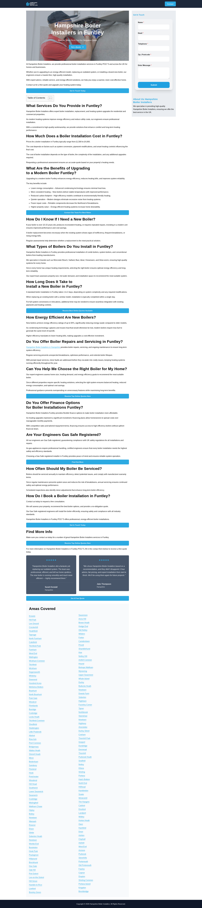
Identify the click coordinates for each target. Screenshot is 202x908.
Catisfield (33, 642)
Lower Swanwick (36, 792)
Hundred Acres (35, 683)
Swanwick (33, 795)
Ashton (81, 835)
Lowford (32, 889)
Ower (81, 824)
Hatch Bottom (84, 779)
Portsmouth (83, 862)
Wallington (33, 657)
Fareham (32, 650)
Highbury (82, 723)
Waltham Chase (35, 806)
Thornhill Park (84, 738)
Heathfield (33, 631)
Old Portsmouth (85, 865)
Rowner (32, 825)
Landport (82, 813)
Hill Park (32, 620)
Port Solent (33, 874)
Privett (81, 645)
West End (33, 653)
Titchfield (32, 665)
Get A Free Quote (77, 598)
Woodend (33, 780)
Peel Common (35, 743)
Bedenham (33, 762)
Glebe (31, 833)
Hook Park (33, 851)
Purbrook (82, 854)
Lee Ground (34, 624)
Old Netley (83, 630)
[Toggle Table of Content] (49, 98)
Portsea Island (84, 884)
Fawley (82, 869)
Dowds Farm (84, 694)
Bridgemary (34, 747)
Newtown (33, 818)
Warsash (32, 821)
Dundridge (83, 746)
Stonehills (83, 858)
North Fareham (35, 638)
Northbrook (83, 712)
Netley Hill (83, 656)
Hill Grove (33, 881)
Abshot (32, 736)
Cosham (82, 735)
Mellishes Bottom (36, 687)
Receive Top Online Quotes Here (78, 396)
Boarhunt (33, 691)
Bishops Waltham (86, 667)
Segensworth (34, 672)
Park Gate (33, 698)
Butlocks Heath (85, 686)
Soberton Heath (35, 836)
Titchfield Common (37, 721)
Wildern (82, 634)
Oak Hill (32, 870)
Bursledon (33, 848)
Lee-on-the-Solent (36, 877)
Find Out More (77, 462)
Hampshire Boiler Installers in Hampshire (43, 347)
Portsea (82, 776)
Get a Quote (76, 47)
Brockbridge (84, 891)
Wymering (83, 671)
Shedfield (33, 724)
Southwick (33, 788)
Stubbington (34, 728)
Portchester (33, 777)
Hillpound (33, 859)
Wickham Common (37, 661)
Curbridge (33, 713)
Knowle (32, 616)
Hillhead (82, 787)
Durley (81, 682)
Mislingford (33, 803)
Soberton (82, 697)
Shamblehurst (84, 649)
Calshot (82, 806)
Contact (170, 4)
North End (83, 783)
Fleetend (32, 769)
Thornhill (82, 753)
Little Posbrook (35, 732)
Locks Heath (34, 717)
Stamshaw (83, 716)
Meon (31, 758)
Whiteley (32, 676)
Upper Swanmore (86, 675)
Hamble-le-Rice (35, 885)
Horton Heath (84, 820)
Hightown (83, 701)
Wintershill (83, 798)
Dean (81, 832)
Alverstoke (83, 727)
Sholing (82, 772)
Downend (33, 680)
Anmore (82, 850)
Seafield (82, 761)
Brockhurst (33, 862)
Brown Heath (84, 623)
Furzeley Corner (85, 705)
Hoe (80, 652)
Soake (81, 794)
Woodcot (32, 702)
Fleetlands (33, 706)
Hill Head (33, 784)
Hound (81, 664)
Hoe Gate (33, 866)
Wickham (33, 668)
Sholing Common (86, 880)
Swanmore (83, 615)
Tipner (81, 708)
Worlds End (34, 844)
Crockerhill (33, 627)
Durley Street (84, 731)
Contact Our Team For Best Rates (77, 212)
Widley (81, 817)
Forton (81, 638)
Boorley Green (35, 892)
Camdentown (84, 641)
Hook (31, 773)
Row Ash (32, 739)
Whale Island (84, 679)
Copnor (82, 873)
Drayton (82, 876)
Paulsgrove (33, 855)
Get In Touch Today (77, 91)
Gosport (82, 742)
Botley (31, 814)
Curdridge (33, 799)
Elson (31, 829)
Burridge (32, 709)
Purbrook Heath (85, 757)
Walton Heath (34, 750)
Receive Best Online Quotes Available (78, 311)
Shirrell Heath (34, 754)
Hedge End (83, 626)
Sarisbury (33, 765)
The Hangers (84, 802)
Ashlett (81, 843)
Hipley (31, 810)
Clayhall (82, 839)
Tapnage (32, 635)
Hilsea (81, 768)
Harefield (82, 828)
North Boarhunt (35, 694)
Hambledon (83, 791)
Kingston (82, 888)
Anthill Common (85, 660)
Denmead (83, 750)
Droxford (82, 809)
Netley (81, 764)
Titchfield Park (35, 646)
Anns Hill (82, 619)
